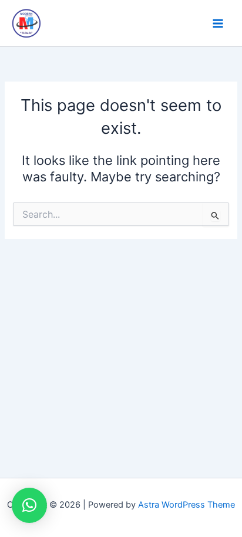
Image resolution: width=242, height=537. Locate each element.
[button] (29, 505)
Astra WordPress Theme (186, 504)
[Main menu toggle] (218, 23)
